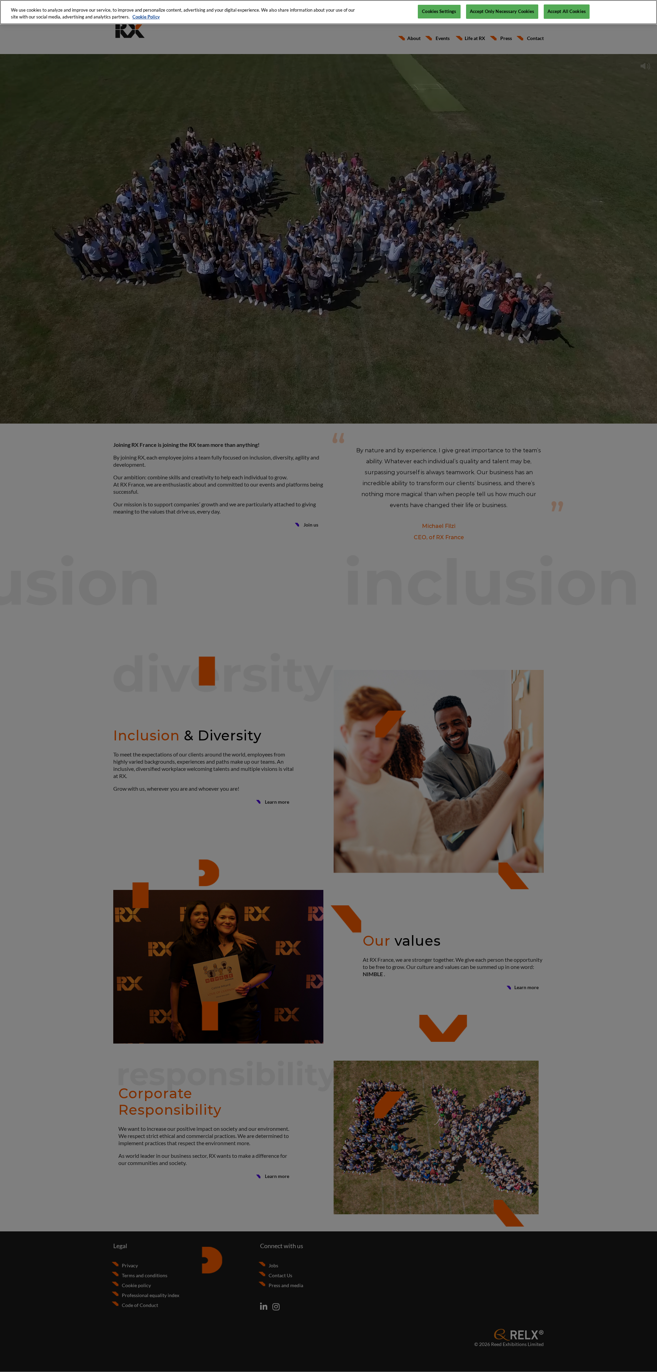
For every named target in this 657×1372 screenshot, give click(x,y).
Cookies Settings (439, 11)
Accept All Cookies (567, 11)
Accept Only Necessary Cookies (502, 11)
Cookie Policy (146, 17)
